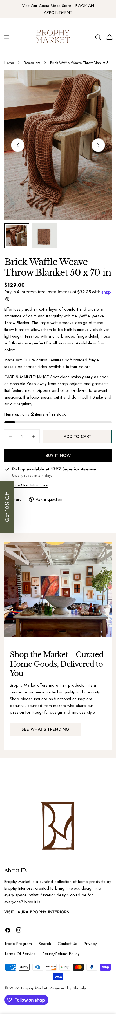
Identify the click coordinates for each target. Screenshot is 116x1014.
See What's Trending (45, 729)
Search (45, 943)
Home (9, 62)
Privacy (90, 943)
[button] (7, 507)
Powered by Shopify (68, 988)
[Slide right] (98, 145)
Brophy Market (34, 988)
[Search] (98, 37)
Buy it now (58, 455)
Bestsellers (32, 62)
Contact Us (67, 943)
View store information (30, 485)
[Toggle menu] (6, 37)
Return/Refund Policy (61, 954)
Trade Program (18, 943)
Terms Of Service (20, 954)
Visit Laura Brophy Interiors (36, 912)
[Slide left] (17, 145)
